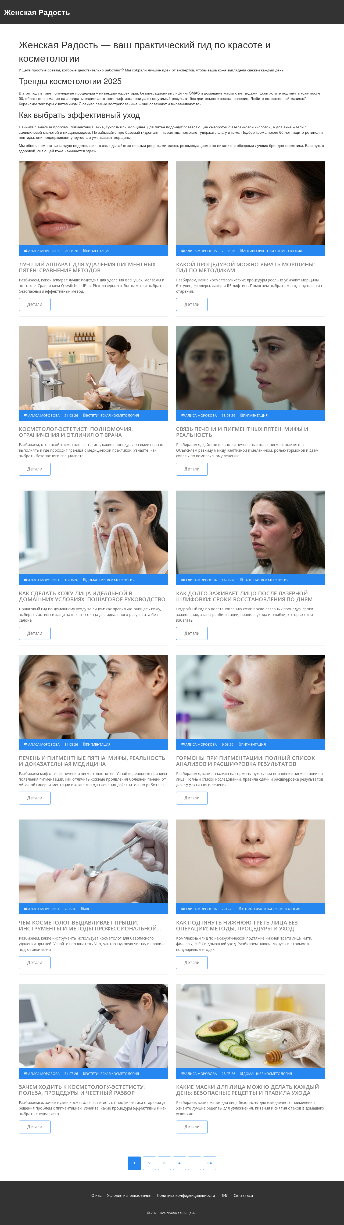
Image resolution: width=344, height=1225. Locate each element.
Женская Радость (37, 11)
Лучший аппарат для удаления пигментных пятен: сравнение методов (87, 267)
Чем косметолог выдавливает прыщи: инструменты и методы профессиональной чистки (88, 926)
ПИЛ (224, 1195)
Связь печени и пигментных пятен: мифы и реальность (242, 432)
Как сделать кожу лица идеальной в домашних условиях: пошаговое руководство (92, 596)
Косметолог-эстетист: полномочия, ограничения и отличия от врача (76, 432)
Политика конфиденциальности (186, 1195)
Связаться (243, 1195)
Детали (34, 304)
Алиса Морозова (43, 251)
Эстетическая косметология (112, 415)
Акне (88, 909)
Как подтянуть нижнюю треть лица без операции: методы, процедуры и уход (237, 926)
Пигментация (98, 251)
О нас (96, 1195)
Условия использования (129, 1195)
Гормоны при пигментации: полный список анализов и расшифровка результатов (245, 761)
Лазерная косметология (266, 580)
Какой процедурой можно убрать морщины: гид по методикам (245, 267)
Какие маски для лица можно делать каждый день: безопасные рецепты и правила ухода (247, 1090)
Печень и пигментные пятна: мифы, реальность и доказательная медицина (92, 761)
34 (209, 1162)
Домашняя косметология (110, 580)
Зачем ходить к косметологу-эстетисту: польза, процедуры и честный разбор (82, 1090)
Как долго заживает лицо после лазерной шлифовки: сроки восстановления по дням (244, 596)
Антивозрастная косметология (272, 251)
